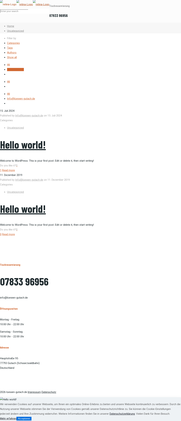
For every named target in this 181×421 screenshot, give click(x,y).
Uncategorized (15, 30)
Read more (8, 170)
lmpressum (34, 392)
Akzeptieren (24, 418)
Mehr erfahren (8, 418)
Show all (12, 57)
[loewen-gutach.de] (24, 4)
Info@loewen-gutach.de (21, 98)
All (8, 64)
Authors (11, 52)
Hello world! (23, 144)
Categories (13, 43)
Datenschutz (49, 392)
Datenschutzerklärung (122, 413)
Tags (10, 47)
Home (10, 26)
